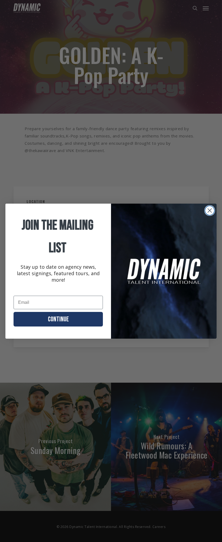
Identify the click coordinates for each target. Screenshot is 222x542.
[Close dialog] (209, 210)
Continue (58, 319)
